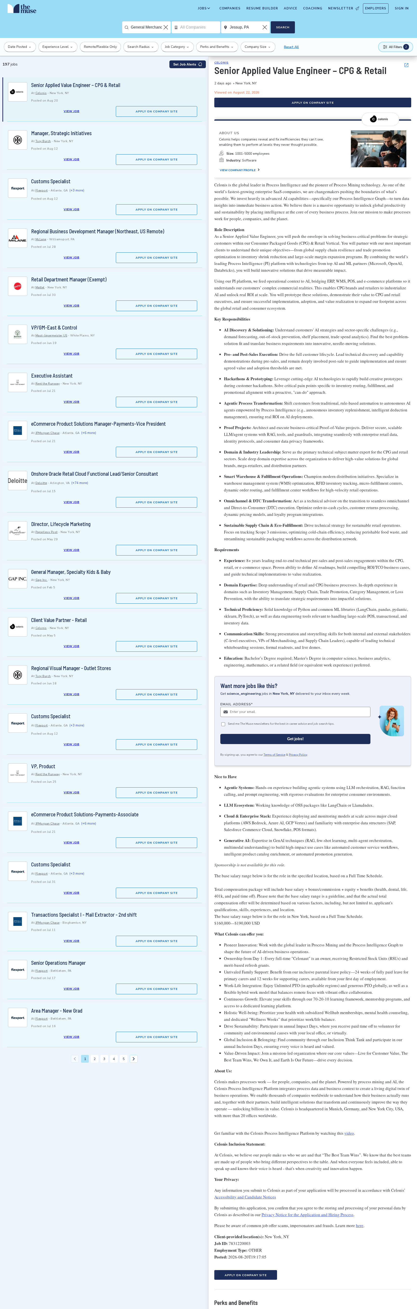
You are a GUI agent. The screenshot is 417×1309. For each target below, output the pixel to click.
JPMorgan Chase (47, 433)
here (359, 1225)
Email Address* (236, 704)
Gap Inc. (41, 580)
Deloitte (41, 483)
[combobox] (151, 27)
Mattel (40, 287)
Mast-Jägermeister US (51, 335)
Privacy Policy (298, 754)
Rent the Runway (47, 384)
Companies (230, 8)
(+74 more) (79, 483)
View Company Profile (238, 170)
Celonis (41, 93)
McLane (40, 239)
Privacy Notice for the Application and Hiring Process (308, 1214)
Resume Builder (262, 8)
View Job (71, 111)
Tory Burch (43, 141)
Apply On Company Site (157, 111)
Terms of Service (274, 754)
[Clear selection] (166, 27)
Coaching (312, 8)
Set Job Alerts (184, 64)
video (349, 1133)
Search (282, 27)
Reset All (291, 47)
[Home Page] (22, 9)
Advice (290, 8)
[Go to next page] (134, 1059)
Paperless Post (46, 532)
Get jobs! (295, 739)
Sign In (402, 8)
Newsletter (340, 8)
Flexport (41, 190)
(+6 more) (88, 433)
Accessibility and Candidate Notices (245, 1197)
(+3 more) (76, 190)
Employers (375, 8)
